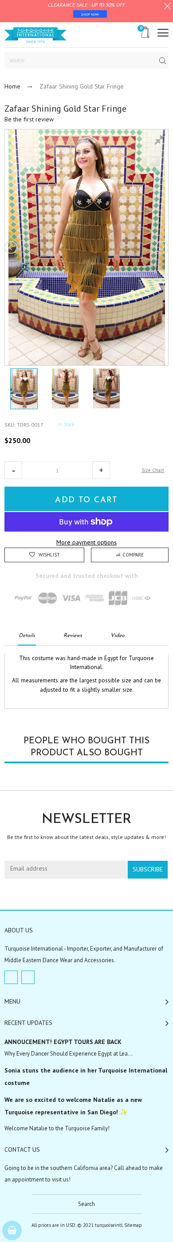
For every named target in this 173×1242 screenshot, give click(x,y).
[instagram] (28, 977)
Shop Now (90, 14)
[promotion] (167, 7)
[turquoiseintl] (35, 35)
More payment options (86, 542)
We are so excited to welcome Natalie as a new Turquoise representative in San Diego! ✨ (73, 1106)
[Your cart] (12, 1230)
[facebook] (11, 977)
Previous (11, 247)
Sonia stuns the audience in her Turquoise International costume (85, 1076)
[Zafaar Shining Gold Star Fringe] (23, 389)
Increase (101, 470)
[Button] (163, 32)
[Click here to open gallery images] (161, 140)
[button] (13, 470)
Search (86, 1204)
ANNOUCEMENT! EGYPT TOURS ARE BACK (63, 1042)
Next (161, 247)
